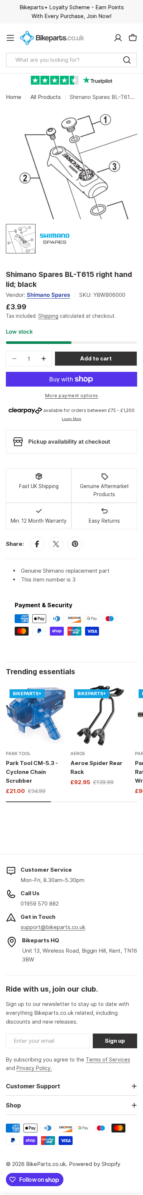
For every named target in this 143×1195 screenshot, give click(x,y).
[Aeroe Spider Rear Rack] (100, 716)
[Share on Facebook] (37, 544)
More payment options (71, 395)
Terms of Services (108, 1059)
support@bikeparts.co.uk (53, 927)
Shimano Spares (48, 294)
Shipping (48, 316)
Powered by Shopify (94, 1163)
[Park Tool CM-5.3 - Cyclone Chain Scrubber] (36, 716)
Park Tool (18, 753)
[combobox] (71, 60)
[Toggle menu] (10, 37)
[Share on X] (56, 544)
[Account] (118, 37)
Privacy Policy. (34, 1068)
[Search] (126, 60)
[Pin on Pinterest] (75, 544)
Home (13, 96)
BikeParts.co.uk (46, 1163)
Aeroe (77, 753)
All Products (45, 96)
